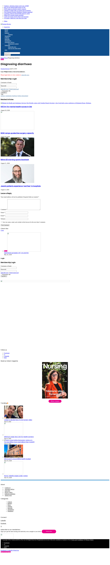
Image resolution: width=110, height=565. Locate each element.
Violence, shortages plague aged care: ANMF (16, 6)
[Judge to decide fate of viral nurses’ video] (13, 418)
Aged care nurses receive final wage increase (16, 16)
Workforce (7, 36)
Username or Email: (6, 82)
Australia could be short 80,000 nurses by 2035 (17, 13)
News (6, 31)
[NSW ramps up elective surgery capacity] (17, 129)
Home (2, 58)
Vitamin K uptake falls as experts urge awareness (17, 10)
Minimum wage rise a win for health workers (19, 437)
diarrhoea (14, 96)
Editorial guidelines (10, 494)
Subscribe (7, 45)
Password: (3, 86)
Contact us (7, 487)
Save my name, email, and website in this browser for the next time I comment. (24, 222)
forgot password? (14, 89)
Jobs (6, 50)
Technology (8, 40)
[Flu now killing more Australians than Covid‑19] (18, 440)
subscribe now (25, 75)
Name (3, 212)
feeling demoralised (23, 96)
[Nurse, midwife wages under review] (13, 474)
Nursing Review (5, 69)
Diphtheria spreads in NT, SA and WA (16, 253)
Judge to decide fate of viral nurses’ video (18, 420)
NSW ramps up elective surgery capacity (15, 9)
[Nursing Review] (6, 24)
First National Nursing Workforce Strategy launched (18, 12)
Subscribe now (12, 47)
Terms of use (8, 495)
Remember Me (6, 91)
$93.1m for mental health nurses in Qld (14, 7)
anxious (3, 96)
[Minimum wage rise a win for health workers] (13, 435)
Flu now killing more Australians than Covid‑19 (19, 442)
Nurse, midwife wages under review (16, 476)
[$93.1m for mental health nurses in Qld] (46, 103)
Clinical (7, 37)
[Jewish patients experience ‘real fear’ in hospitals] (17, 182)
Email (3, 215)
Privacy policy (9, 492)
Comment (4, 209)
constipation (8, 96)
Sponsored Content (13, 44)
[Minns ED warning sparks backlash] (17, 156)
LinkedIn (3, 520)
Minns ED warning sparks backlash (13, 15)
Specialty (7, 39)
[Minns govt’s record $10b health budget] (13, 457)
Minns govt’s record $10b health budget (17, 459)
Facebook (3, 523)
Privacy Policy (90, 540)
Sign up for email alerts (14, 48)
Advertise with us (9, 42)
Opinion (10, 34)
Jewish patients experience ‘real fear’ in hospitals (21, 186)
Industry (7, 33)
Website (3, 219)
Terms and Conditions (77, 540)
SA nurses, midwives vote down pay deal (15, 18)
